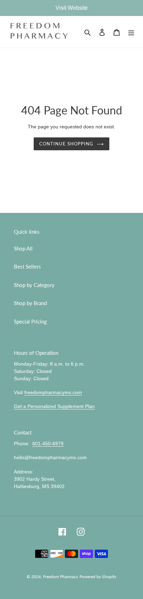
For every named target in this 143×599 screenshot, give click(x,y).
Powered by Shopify (97, 576)
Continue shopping (66, 143)
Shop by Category (34, 285)
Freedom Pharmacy (60, 576)
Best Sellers (27, 266)
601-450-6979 (48, 443)
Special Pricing (30, 321)
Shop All (23, 248)
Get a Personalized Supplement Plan (54, 406)
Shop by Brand (30, 303)
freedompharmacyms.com (53, 392)
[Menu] (131, 31)
